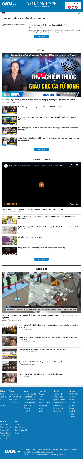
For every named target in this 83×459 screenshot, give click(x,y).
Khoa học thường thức (21, 430)
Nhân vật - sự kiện (7, 212)
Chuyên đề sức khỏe (5, 427)
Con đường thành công (59, 402)
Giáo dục (56, 391)
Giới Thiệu (13, 7)
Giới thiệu (27, 455)
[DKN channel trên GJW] (75, 4)
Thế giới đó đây (13, 402)
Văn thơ (41, 408)
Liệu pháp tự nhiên (5, 435)
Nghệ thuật (27, 411)
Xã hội (1, 399)
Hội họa (41, 397)
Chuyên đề (27, 408)
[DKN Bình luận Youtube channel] (73, 7)
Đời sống (72, 391)
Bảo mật (53, 455)
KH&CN (17, 421)
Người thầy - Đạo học (59, 399)
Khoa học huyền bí (20, 427)
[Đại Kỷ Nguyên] (9, 3)
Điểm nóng (22, 342)
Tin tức (17, 433)
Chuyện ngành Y (4, 430)
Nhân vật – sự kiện (41, 159)
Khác (30, 27)
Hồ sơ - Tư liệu (13, 399)
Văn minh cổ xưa (43, 405)
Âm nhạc (41, 394)
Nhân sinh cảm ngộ (29, 397)
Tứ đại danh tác (28, 405)
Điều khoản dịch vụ (43, 455)
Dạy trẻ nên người (58, 408)
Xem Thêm (41, 36)
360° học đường (58, 411)
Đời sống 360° (73, 394)
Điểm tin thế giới (6, 320)
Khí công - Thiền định (6, 433)
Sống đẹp (72, 402)
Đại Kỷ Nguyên (64, 450)
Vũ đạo (41, 411)
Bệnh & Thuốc (4, 424)
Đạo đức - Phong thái (30, 394)
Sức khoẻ (72, 416)
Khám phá (72, 405)
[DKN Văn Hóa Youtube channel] (76, 7)
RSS (33, 455)
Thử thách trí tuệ (58, 394)
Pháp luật (2, 402)
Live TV (43, 49)
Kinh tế (21, 329)
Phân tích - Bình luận (15, 397)
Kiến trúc (41, 399)
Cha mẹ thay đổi (57, 405)
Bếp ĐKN (71, 399)
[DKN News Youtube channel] (69, 7)
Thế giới (11, 391)
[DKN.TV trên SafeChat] (66, 4)
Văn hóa (26, 391)
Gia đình (71, 397)
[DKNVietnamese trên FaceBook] (68, 4)
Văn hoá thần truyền (29, 399)
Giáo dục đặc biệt (58, 397)
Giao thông (3, 405)
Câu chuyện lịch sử (29, 402)
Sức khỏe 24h (4, 438)
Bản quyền (62, 455)
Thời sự (21, 376)
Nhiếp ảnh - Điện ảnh (44, 402)
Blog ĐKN (72, 411)
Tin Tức (4, 102)
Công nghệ (18, 424)
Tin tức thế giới (13, 394)
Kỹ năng (71, 408)
